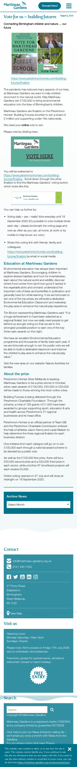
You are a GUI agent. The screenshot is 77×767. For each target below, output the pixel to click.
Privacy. (50, 743)
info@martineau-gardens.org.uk (31, 561)
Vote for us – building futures (30, 16)
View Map (16, 613)
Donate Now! (49, 5)
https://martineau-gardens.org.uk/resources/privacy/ (44, 762)
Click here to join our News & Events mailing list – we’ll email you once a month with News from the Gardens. (36, 735)
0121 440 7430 (22, 566)
